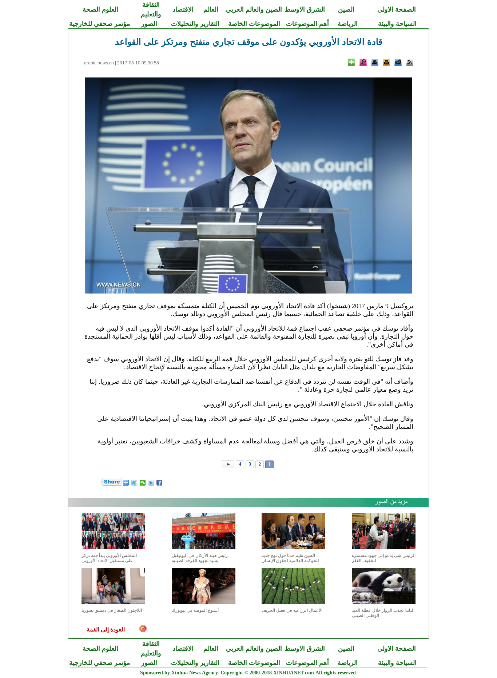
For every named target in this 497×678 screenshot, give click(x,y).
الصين (346, 9)
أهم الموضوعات (307, 23)
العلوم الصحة (100, 9)
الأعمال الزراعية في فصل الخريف (292, 610)
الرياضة (348, 23)
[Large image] (363, 62)
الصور (149, 23)
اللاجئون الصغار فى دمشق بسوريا (111, 610)
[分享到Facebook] (159, 483)
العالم (210, 9)
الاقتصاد (183, 9)
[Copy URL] (374, 62)
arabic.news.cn (99, 62)
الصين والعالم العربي (254, 9)
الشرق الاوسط (305, 9)
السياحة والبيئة (397, 23)
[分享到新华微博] (134, 483)
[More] (351, 62)
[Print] (386, 62)
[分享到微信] (143, 483)
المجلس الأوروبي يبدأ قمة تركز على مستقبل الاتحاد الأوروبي (109, 558)
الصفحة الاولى (396, 9)
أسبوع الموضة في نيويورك (195, 610)
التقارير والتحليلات (195, 23)
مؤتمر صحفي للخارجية (99, 23)
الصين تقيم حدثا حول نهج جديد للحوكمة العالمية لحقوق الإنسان (290, 558)
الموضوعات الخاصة (254, 23)
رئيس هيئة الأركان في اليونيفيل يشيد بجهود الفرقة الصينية (200, 558)
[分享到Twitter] (151, 483)
